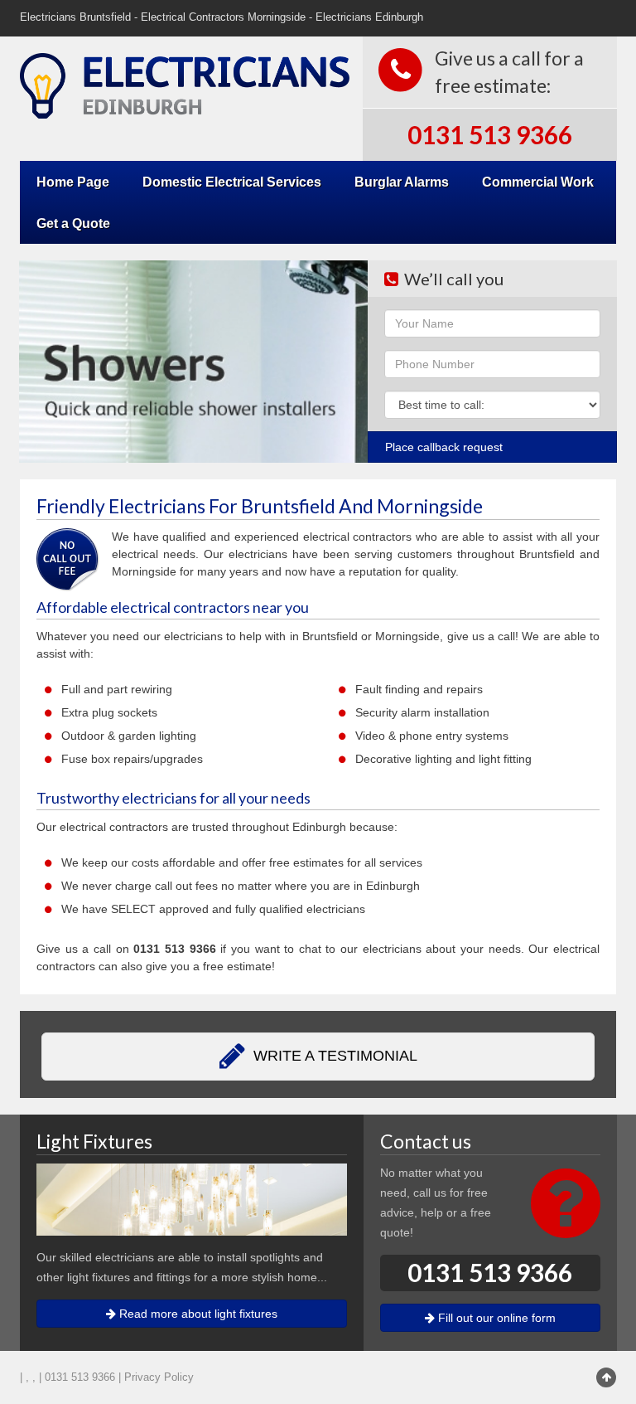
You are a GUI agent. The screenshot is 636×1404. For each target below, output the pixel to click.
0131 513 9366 (489, 134)
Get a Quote (73, 223)
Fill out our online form (495, 1317)
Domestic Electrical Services (231, 181)
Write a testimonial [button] (333, 1055)
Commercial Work (538, 181)
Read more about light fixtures (196, 1313)
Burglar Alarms (401, 181)
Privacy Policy (159, 1377)
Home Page (72, 181)
